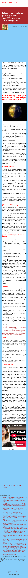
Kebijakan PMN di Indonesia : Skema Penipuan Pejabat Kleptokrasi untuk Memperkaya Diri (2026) (14, 518)
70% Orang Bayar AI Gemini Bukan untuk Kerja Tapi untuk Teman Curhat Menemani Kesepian (14, 525)
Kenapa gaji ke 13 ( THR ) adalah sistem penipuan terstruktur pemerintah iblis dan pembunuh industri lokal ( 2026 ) (15, 522)
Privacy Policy (6, 565)
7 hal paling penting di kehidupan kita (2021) (14, 330)
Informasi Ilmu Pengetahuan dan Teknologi (11, 487)
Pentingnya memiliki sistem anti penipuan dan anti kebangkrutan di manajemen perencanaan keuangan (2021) (14, 327)
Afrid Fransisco (9, 2)
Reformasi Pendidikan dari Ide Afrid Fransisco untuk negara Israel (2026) (14, 553)
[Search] (22, 3)
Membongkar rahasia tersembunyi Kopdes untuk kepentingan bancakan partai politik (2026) (15, 529)
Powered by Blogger (15, 571)
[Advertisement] (14, 46)
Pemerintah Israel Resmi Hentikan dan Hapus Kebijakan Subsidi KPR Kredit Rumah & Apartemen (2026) (15, 535)
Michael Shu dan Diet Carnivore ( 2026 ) (13, 527)
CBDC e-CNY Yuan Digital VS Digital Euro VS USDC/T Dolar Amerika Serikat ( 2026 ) (14, 532)
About (4, 563)
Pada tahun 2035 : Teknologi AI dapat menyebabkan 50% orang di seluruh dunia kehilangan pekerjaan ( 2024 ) (13, 514)
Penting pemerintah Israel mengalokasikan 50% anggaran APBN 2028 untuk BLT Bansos (15, 498)
